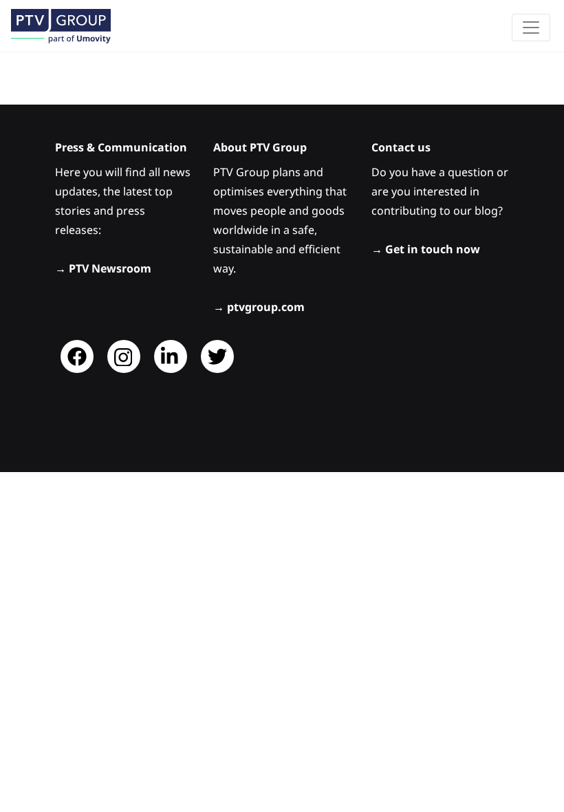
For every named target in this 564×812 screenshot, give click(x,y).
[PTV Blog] (61, 26)
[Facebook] (77, 356)
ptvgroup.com (266, 306)
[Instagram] (123, 356)
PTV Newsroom (110, 268)
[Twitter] (217, 356)
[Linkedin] (170, 356)
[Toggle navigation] (531, 27)
